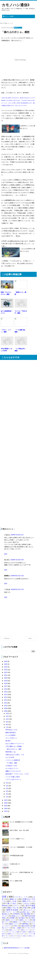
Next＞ (31, 638)
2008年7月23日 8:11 (17, 535)
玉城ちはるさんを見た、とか (14, 754)
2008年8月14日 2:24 (17, 589)
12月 (7, 713)
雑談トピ (13, 899)
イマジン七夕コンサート (13, 779)
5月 (7, 785)
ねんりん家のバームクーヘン (14, 743)
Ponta (19, 936)
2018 (6, 683)
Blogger (26, 953)
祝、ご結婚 (17, 928)
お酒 (33, 908)
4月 (7, 788)
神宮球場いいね (10, 752)
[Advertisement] (18, 444)
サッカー (22, 934)
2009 (6, 708)
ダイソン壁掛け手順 (16, 881)
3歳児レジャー (11, 920)
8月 (7, 724)
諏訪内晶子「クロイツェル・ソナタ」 (17, 774)
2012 (6, 700)
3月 (7, 791)
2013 (6, 697)
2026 (6, 661)
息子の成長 (30, 906)
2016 (6, 689)
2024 (6, 667)
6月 (7, 783)
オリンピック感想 (14, 932)
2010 (6, 705)
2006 (6, 803)
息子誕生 (22, 918)
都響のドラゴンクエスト (13, 771)
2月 (7, 794)
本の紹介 (32, 918)
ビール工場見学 (10, 735)
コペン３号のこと (11, 738)
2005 (6, 805)
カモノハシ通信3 (15, 5)
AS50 (24, 932)
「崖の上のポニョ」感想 (13, 749)
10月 (7, 719)
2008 (6, 711)
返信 (5, 554)
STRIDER (16, 914)
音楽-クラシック (28, 901)
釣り (12, 936)
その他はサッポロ (11, 765)
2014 (6, 694)
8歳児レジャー (12, 934)
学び (16, 926)
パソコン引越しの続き (12, 776)
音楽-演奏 (27, 914)
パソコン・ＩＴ (21, 897)
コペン (17, 906)
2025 (6, 664)
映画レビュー (16, 916)
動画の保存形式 (10, 732)
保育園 (12, 918)
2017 (6, 686)
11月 (7, 716)
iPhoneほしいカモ (11, 729)
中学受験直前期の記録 (16, 855)
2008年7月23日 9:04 (17, 560)
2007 (6, 800)
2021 (6, 675)
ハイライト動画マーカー (17, 838)
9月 (7, 722)
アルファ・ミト (10, 912)
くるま (14, 901)
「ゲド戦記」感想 (11, 763)
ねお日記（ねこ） (26, 912)
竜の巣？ (8, 741)
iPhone (5, 906)
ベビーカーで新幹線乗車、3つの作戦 (21, 847)
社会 (25, 908)
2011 (5, 703)
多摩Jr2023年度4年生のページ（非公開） (17, 948)
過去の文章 (25, 926)
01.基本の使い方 (15, 864)
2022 (6, 672)
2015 (6, 692)
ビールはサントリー (11, 768)
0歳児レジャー (13, 930)
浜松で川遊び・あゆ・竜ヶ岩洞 (19, 830)
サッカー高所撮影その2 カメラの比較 (21, 822)
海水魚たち (6, 914)
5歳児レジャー (18, 922)
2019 (6, 680)
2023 (6, 669)
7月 (7, 727)
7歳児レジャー (25, 930)
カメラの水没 (9, 757)
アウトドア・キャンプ (12, 937)
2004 (6, 808)
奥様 (24, 936)
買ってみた (12, 903)
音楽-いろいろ (13, 908)
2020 (6, 678)
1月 (7, 797)
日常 (4, 896)
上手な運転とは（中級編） (14, 746)
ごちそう (26, 903)
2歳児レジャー (14, 924)
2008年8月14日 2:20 (17, 575)
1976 (6, 811)
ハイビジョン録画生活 (12, 760)
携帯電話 (25, 924)
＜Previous (6, 638)
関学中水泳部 (13, 910)
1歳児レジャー (24, 920)
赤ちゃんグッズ (29, 910)
